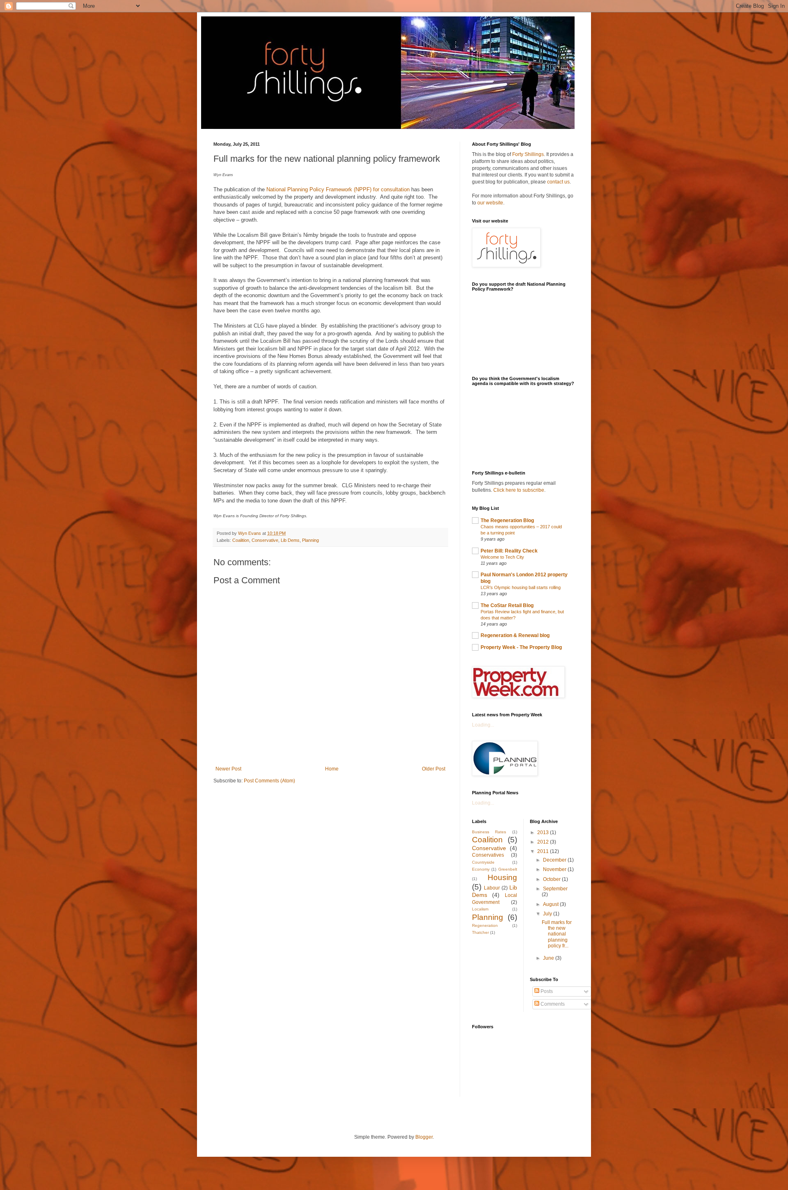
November (555, 869)
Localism (480, 909)
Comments (552, 1004)
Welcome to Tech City (502, 557)
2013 (543, 832)
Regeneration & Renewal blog (515, 635)
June (549, 958)
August (551, 904)
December (555, 860)
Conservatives (488, 855)
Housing (502, 877)
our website (490, 203)
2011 (543, 851)
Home (332, 769)
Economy (481, 869)
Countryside (483, 862)
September (555, 889)
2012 (543, 842)
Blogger (424, 1137)
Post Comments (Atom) (269, 781)
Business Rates (489, 832)
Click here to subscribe (518, 490)
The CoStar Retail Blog (507, 605)
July (548, 914)
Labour (492, 888)
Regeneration (485, 925)
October (552, 879)
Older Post (433, 769)
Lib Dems (290, 540)
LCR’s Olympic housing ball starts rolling (521, 587)
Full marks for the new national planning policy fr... (557, 934)
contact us (558, 182)
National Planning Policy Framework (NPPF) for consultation (338, 189)
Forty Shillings (528, 154)
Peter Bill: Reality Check (509, 551)
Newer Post (228, 769)
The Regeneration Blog (507, 520)
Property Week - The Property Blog (521, 647)
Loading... (483, 725)
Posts (546, 991)
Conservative (265, 540)
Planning (310, 540)
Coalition (240, 540)
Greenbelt (507, 869)
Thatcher (480, 932)
